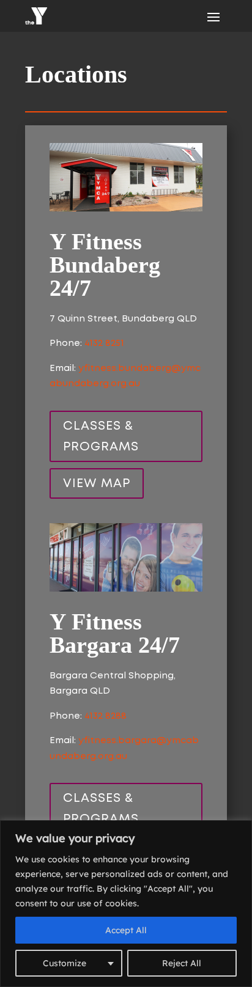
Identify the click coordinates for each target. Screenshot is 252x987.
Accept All (126, 930)
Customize (64, 963)
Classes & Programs (101, 436)
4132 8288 (105, 716)
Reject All (181, 963)
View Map (96, 483)
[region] (126, 903)
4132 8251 (104, 343)
